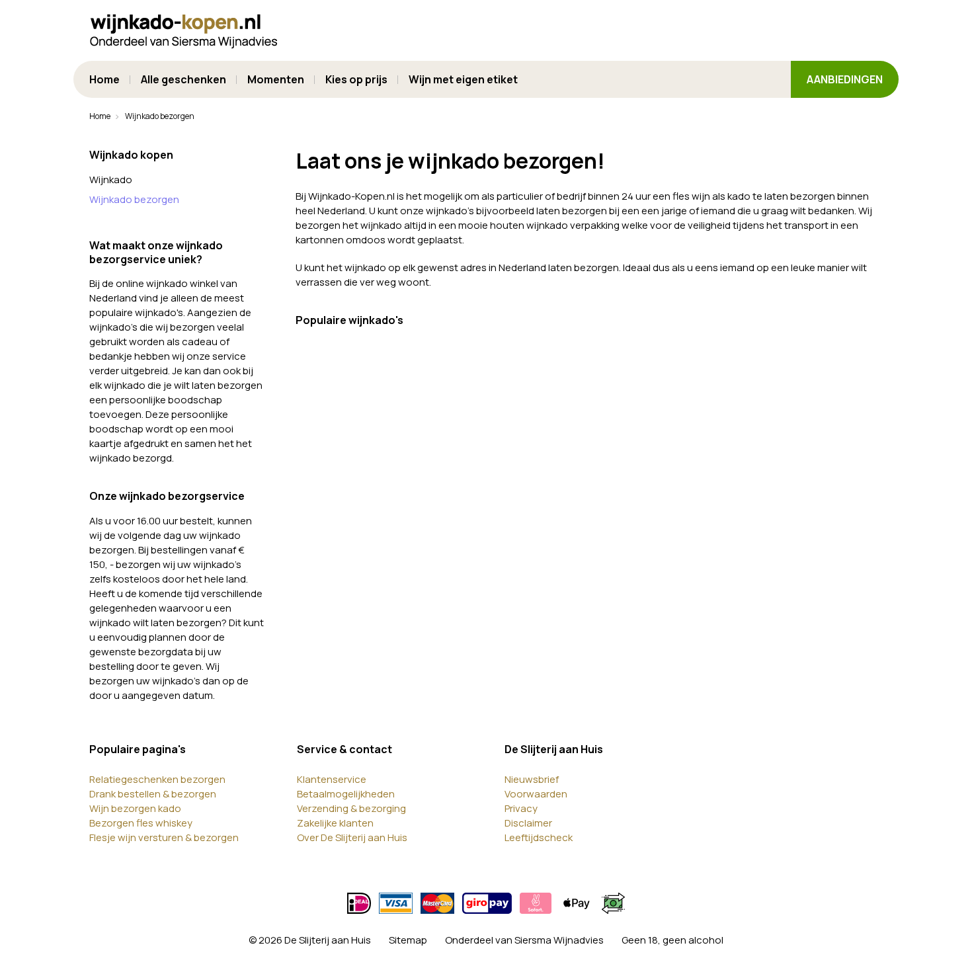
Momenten (275, 79)
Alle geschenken (183, 79)
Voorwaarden (536, 794)
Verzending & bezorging (351, 808)
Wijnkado (110, 179)
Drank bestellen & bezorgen (152, 794)
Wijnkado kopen (131, 154)
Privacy (521, 808)
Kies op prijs (356, 79)
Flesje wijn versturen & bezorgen (164, 837)
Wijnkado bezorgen (134, 199)
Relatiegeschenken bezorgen (157, 779)
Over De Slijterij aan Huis (352, 837)
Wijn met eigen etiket (463, 79)
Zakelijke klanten (335, 823)
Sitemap (408, 940)
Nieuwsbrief (532, 779)
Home (104, 79)
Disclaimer (528, 823)
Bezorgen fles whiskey (140, 823)
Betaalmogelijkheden (346, 794)
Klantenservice (331, 779)
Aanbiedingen (845, 79)
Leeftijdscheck (539, 837)
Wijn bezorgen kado (135, 808)
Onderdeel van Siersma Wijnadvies (524, 940)
